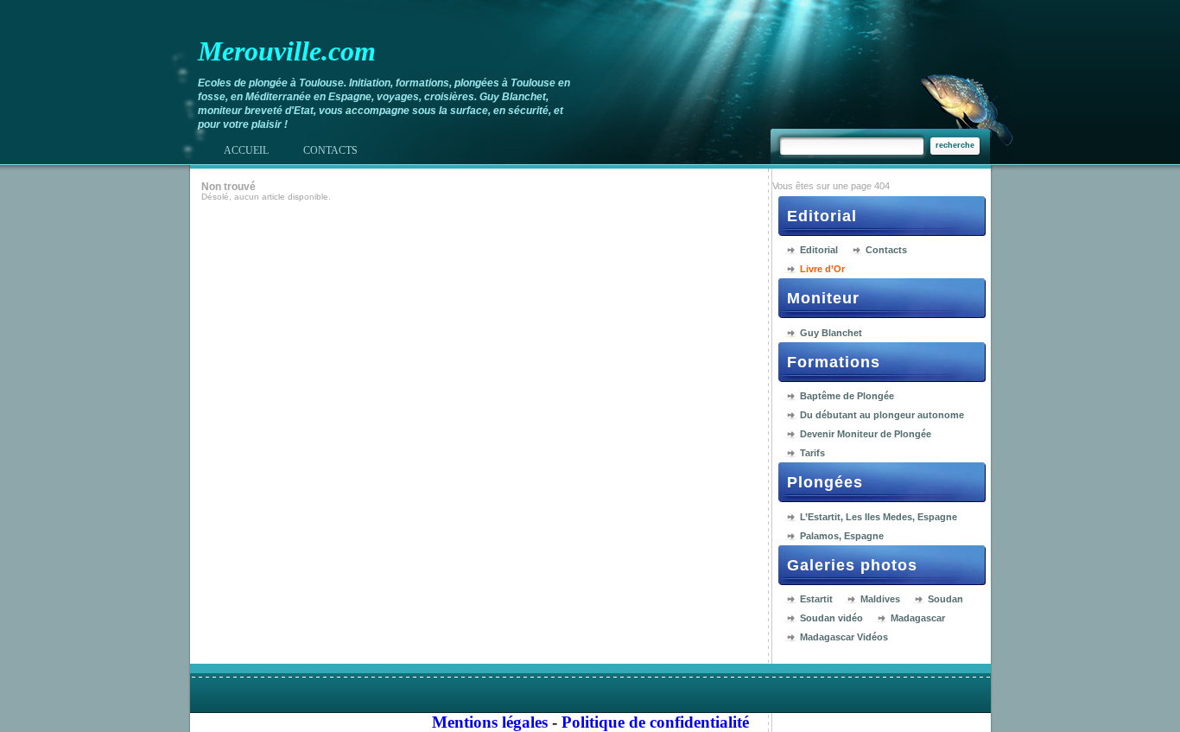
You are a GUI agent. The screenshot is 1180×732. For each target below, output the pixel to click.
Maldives (880, 599)
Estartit (816, 599)
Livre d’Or (822, 269)
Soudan (945, 599)
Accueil (246, 150)
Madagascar (918, 618)
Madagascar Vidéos (844, 637)
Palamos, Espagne (842, 536)
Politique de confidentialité (655, 722)
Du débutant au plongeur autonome (882, 415)
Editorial (819, 250)
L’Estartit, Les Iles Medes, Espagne (878, 517)
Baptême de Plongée (847, 396)
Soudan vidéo (831, 618)
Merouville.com (287, 51)
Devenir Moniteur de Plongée (865, 434)
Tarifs (812, 453)
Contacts (886, 250)
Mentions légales (490, 722)
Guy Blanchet (831, 333)
